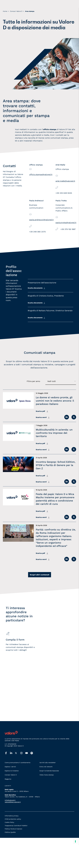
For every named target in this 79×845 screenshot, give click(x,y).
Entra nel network (46, 766)
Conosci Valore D (11, 775)
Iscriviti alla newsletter (48, 762)
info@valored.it (10, 800)
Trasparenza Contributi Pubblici (16, 825)
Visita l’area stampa (47, 775)
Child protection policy (13, 819)
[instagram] (22, 753)
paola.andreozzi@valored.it (41, 220)
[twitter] (17, 753)
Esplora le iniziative (12, 771)
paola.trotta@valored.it (66, 222)
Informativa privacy (11, 816)
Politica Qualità (10, 832)
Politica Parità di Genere (13, 829)
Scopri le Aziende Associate (49, 771)
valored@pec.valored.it (13, 802)
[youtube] (27, 753)
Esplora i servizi (10, 766)
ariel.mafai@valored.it (65, 181)
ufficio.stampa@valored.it (40, 174)
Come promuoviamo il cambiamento (17, 762)
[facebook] (7, 753)
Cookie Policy (9, 822)
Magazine (8, 779)
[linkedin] (12, 753)
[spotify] (33, 753)
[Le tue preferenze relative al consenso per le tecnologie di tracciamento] (75, 841)
